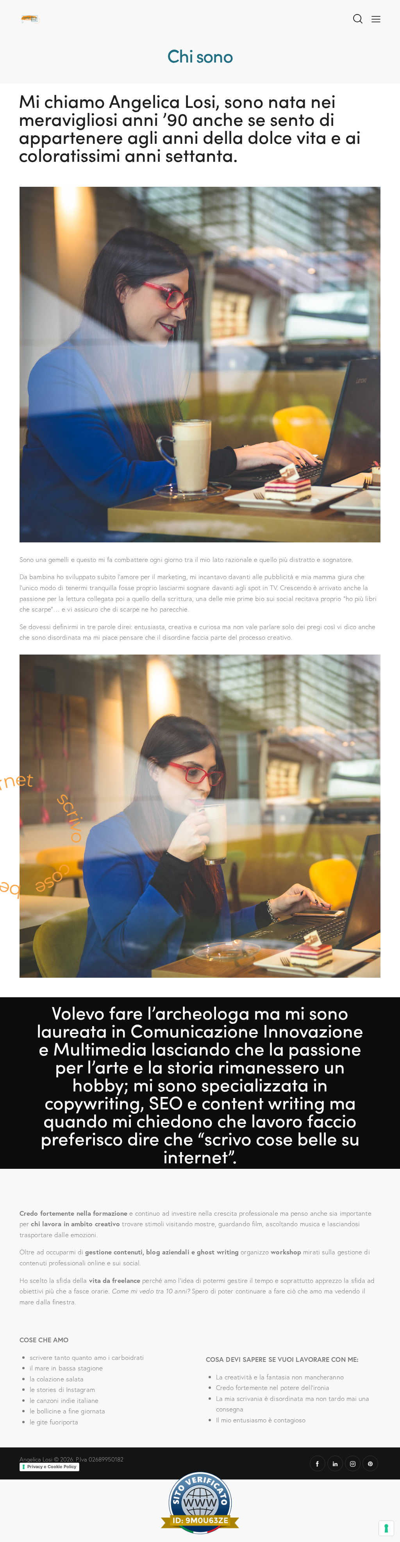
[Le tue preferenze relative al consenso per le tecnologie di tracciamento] (386, 1528)
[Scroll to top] (386, 1502)
